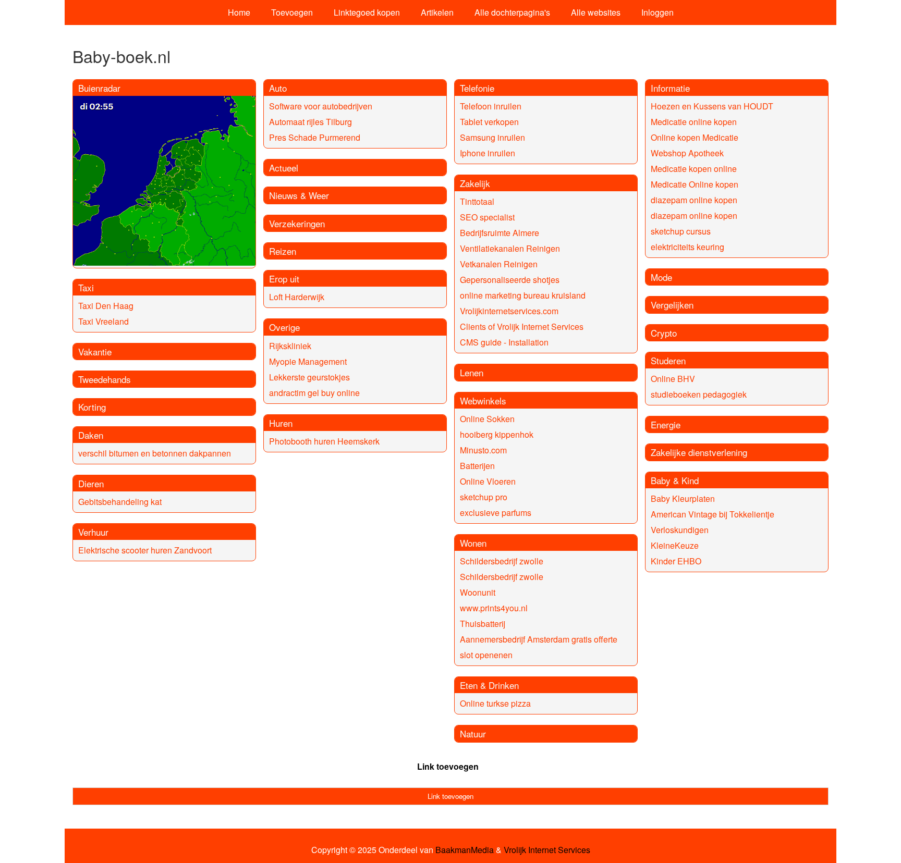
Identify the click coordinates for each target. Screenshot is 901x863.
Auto (278, 87)
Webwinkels (483, 400)
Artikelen (437, 12)
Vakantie (95, 351)
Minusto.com (483, 450)
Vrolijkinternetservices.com (509, 311)
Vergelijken (672, 304)
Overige (284, 327)
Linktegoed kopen (367, 12)
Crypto (664, 332)
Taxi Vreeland (103, 321)
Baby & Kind (675, 480)
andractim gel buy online (314, 393)
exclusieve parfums (495, 513)
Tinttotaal (477, 201)
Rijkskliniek (290, 346)
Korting (92, 406)
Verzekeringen (297, 223)
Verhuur (93, 531)
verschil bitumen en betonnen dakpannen (154, 453)
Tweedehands (104, 379)
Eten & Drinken (489, 685)
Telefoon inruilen (490, 106)
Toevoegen (292, 12)
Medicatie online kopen (694, 122)
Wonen (473, 542)
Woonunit (477, 592)
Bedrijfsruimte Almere (499, 233)
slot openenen (486, 655)
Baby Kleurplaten (683, 498)
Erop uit (284, 278)
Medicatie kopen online (694, 169)
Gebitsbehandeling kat (120, 502)
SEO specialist (487, 217)
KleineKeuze (675, 545)
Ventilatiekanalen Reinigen (510, 248)
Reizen (282, 250)
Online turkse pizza (495, 703)
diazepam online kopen (694, 200)
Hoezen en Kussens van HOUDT (712, 106)
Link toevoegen (448, 766)
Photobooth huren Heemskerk (324, 441)
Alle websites (595, 12)
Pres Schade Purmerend (314, 137)
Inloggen (657, 12)
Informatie (670, 87)
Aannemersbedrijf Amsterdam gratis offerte (538, 639)
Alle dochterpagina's (512, 12)
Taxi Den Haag (105, 306)
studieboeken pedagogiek (699, 394)
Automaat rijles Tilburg (310, 122)
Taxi (86, 287)
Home (239, 12)
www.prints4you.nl (494, 608)
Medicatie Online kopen (694, 184)
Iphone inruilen (487, 153)
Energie (665, 424)
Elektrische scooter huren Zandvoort (145, 550)
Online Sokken (487, 419)
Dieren (91, 483)
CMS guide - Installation (504, 342)
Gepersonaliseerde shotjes (509, 280)
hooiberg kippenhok (496, 434)
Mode (661, 276)
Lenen (471, 372)
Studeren (668, 360)
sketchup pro (483, 497)
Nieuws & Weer (299, 195)
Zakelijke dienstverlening (699, 452)
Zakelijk (475, 183)
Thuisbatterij (482, 624)
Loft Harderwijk (296, 297)
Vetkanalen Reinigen (499, 264)
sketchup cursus (681, 231)
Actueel (283, 167)
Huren (281, 422)
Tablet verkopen (489, 122)
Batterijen (477, 466)
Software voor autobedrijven (320, 106)
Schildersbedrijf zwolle (501, 561)
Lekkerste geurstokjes (309, 377)
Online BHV (673, 379)
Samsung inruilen (492, 137)
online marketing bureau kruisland (523, 295)
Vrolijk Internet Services (547, 850)
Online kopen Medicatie (694, 137)
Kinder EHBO (676, 561)
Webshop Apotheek (687, 153)
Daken (90, 434)
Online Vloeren (488, 481)
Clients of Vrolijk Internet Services (521, 326)
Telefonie (477, 87)
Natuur (473, 733)
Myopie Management (308, 361)
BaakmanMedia (464, 850)
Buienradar (99, 87)
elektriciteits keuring (687, 247)
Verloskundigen (680, 530)
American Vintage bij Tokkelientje (712, 514)
